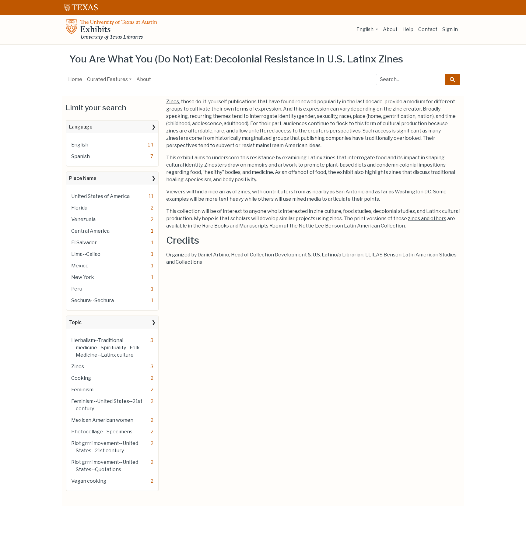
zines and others (427, 218)
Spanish (80, 156)
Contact (427, 29)
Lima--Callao (85, 254)
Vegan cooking (88, 481)
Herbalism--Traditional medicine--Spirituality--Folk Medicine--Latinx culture (105, 347)
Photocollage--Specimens (101, 432)
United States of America (100, 196)
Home (75, 79)
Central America (90, 231)
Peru (76, 289)
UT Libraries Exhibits (111, 29)
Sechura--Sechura (92, 300)
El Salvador (84, 242)
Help (407, 29)
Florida (79, 208)
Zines (77, 366)
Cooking (81, 378)
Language (81, 127)
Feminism (82, 390)
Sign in (450, 29)
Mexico (80, 266)
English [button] (365, 29)
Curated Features (107, 79)
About (390, 29)
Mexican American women (102, 420)
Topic (75, 322)
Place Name (82, 178)
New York (82, 277)
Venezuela (83, 219)
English (79, 145)
